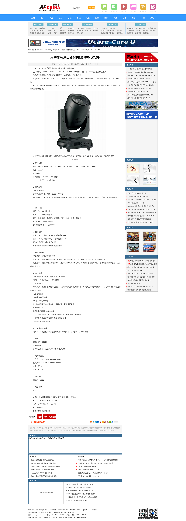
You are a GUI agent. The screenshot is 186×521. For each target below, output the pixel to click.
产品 (51, 18)
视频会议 (88, 28)
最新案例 (130, 65)
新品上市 (65, 50)
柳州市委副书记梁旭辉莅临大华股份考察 (141, 277)
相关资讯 (81, 456)
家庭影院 (63, 30)
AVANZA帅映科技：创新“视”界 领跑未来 (79, 484)
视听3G (86, 510)
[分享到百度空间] (110, 422)
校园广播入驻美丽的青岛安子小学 (89, 470)
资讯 (42, 18)
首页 (33, 18)
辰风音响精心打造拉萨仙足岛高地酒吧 (140, 88)
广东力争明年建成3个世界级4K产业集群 (79, 491)
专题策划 (130, 160)
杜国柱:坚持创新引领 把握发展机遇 (139, 290)
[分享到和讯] (107, 422)
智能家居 (71, 33)
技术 (124, 18)
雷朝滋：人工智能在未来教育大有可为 (140, 286)
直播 (35, 28)
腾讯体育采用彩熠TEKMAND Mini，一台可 (141, 82)
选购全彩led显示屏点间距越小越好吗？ (44, 476)
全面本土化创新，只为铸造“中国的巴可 (140, 274)
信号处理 (111, 30)
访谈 (70, 18)
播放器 (42, 33)
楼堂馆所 (146, 33)
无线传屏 (80, 30)
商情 (134, 18)
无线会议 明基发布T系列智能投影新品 (140, 222)
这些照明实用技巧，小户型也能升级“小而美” (93, 473)
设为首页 (31, 510)
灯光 (45, 417)
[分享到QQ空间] (93, 422)
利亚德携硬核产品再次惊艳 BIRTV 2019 (140, 216)
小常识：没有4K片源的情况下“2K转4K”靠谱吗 (81, 497)
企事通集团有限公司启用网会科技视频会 (141, 85)
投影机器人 (41, 30)
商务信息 (39, 510)
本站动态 (53, 510)
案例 (106, 18)
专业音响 (111, 33)
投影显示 (104, 28)
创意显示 (120, 33)
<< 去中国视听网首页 (36, 422)
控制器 (119, 30)
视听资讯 (46, 510)
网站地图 (73, 510)
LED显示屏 (111, 28)
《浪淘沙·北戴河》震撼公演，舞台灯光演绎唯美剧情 (95, 463)
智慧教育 (130, 33)
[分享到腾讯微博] (96, 422)
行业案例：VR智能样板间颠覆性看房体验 (141, 75)
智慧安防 (153, 30)
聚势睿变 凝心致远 (133, 283)
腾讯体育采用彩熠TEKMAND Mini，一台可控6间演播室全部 (98, 460)
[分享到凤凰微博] (105, 422)
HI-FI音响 (51, 28)
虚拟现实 (139, 28)
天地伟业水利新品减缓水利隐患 (138, 196)
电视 (61, 28)
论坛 (152, 18)
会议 (79, 18)
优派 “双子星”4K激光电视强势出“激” (139, 219)
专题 (143, 18)
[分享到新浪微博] (91, 422)
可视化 (138, 30)
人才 (115, 18)
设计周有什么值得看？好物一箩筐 (89, 476)
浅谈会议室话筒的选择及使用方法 (42, 460)
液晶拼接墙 (104, 33)
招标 (97, 18)
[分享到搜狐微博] (103, 422)
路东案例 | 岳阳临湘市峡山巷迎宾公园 (140, 72)
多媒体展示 (130, 28)
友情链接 (94, 510)
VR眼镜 (32, 30)
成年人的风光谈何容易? (135, 270)
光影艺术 (153, 28)
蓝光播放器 (51, 30)
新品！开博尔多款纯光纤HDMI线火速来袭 (141, 209)
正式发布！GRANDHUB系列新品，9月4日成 (142, 200)
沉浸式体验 (130, 30)
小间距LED (80, 28)
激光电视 (63, 33)
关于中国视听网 (63, 510)
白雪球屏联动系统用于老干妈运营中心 (140, 79)
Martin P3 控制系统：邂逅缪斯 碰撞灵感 (140, 206)
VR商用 (95, 30)
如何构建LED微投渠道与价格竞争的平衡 (142, 264)
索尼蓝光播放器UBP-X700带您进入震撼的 (141, 212)
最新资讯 (33, 456)
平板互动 (95, 28)
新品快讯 (130, 189)
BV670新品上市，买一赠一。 (137, 203)
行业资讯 (57, 50)
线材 (49, 33)
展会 (88, 18)
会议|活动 (130, 227)
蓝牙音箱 (33, 33)
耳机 (31, 28)
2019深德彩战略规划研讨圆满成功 (138, 280)
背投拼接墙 (104, 30)
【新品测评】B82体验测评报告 (41, 473)
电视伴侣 (71, 28)
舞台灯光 (146, 28)
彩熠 (40, 417)
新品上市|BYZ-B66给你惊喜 (136, 193)
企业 (60, 18)
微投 (38, 33)
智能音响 (42, 28)
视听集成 (52, 417)
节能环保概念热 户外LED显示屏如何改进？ (80, 494)
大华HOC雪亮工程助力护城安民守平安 (140, 95)
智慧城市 (146, 30)
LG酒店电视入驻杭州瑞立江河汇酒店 (139, 69)
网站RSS (80, 510)
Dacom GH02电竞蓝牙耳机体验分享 (43, 463)
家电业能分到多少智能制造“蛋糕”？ (78, 500)
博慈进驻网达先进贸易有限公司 (138, 91)
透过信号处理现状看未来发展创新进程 (141, 261)
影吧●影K (80, 33)
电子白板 (88, 30)
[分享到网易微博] (100, 422)
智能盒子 (71, 30)
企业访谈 (130, 256)
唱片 (55, 33)
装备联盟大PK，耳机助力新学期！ (42, 470)
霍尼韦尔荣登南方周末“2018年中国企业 (140, 267)
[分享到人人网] (98, 422)
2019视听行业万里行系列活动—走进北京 (80, 487)
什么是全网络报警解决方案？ (87, 466)
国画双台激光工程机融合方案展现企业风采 (45, 466)
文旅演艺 (138, 33)
